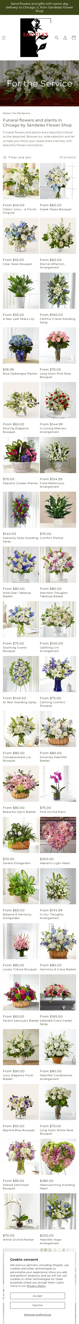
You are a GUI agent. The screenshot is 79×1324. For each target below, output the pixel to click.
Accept (37, 1296)
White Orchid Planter (18, 1239)
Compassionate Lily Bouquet (17, 758)
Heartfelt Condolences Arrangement (56, 1077)
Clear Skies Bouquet (17, 264)
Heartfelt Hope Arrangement (50, 1241)
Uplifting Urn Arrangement (49, 649)
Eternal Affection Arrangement (52, 265)
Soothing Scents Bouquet (15, 649)
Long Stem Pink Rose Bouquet (55, 375)
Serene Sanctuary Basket (21, 1020)
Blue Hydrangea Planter (20, 373)
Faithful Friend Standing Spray (57, 320)
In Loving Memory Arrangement (53, 430)
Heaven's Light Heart (55, 863)
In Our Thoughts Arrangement (52, 916)
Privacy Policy (36, 1286)
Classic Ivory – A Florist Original (20, 211)
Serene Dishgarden (16, 863)
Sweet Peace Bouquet (56, 209)
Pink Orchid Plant (53, 812)
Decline (37, 1305)
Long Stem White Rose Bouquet (56, 1131)
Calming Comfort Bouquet (52, 704)
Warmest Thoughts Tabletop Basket (54, 594)
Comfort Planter (52, 538)
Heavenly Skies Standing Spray (21, 539)
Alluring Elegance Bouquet (16, 430)
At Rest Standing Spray (19, 702)
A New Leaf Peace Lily (19, 319)
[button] (57, 37)
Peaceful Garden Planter (20, 483)
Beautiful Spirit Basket (19, 812)
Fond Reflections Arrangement (52, 485)
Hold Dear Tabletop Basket (17, 594)
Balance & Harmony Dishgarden (17, 916)
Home (6, 113)
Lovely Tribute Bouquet (20, 969)
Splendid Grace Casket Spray (56, 1022)
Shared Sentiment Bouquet (16, 1186)
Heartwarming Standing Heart (57, 1186)
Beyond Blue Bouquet (19, 1130)
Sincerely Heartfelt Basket (53, 758)
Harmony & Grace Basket (58, 969)
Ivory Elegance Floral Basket (18, 1077)
